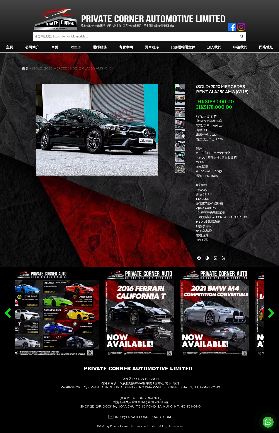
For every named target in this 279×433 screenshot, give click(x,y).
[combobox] (139, 36)
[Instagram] (241, 27)
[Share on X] (223, 258)
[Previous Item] (271, 313)
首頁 (25, 68)
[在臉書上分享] (199, 258)
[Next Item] (7, 313)
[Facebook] (232, 27)
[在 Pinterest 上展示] (207, 258)
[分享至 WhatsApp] (215, 258)
